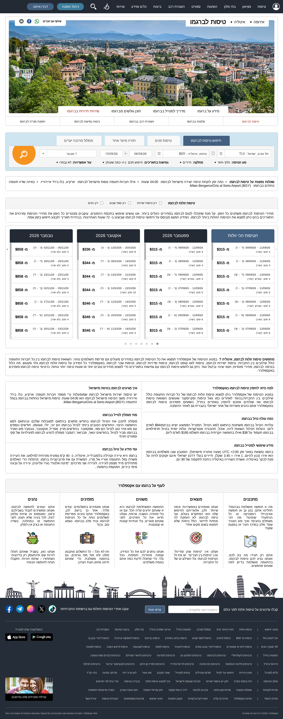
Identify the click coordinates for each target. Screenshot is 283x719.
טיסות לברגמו (208, 21)
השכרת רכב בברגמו (141, 121)
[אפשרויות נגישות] (106, 6)
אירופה (259, 22)
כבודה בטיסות (132, 681)
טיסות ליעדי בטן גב (98, 638)
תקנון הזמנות (175, 698)
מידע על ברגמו (208, 111)
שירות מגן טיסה (222, 690)
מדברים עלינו (220, 698)
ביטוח (157, 6)
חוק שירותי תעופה (153, 690)
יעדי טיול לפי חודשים (107, 681)
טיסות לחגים (224, 638)
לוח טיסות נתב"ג (243, 681)
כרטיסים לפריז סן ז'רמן (152, 664)
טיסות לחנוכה (182, 646)
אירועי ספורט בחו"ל (160, 629)
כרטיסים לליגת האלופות (239, 664)
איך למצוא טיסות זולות (157, 681)
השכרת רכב (176, 6)
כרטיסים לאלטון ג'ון (190, 655)
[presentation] (276, 249)
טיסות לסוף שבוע (201, 638)
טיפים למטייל (182, 672)
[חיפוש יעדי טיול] (93, 6)
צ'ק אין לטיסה (200, 690)
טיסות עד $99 (244, 638)
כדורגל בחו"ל (271, 664)
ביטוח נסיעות (122, 629)
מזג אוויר (146, 672)
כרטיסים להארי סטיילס (138, 655)
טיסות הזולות (102, 609)
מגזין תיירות (245, 672)
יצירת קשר (91, 698)
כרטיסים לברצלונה (209, 664)
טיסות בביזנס (152, 638)
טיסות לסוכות (93, 646)
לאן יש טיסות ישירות (217, 681)
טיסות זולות (246, 609)
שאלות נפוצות (244, 690)
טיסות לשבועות (141, 646)
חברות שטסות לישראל (188, 681)
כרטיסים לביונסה (216, 655)
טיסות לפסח (162, 646)
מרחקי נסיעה (109, 672)
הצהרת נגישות (110, 698)
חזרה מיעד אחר (225, 629)
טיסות (262, 6)
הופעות (212, 6)
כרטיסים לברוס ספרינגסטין (105, 655)
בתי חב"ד (91, 672)
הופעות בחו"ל (183, 629)
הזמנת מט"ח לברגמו (32, 121)
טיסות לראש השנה (117, 646)
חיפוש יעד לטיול (225, 672)
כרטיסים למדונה (166, 655)
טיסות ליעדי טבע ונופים (208, 646)
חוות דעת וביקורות (198, 698)
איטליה (239, 22)
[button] (157, 344)
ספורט (196, 6)
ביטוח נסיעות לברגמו (87, 121)
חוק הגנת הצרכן (129, 690)
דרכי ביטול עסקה (177, 690)
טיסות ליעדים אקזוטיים (239, 646)
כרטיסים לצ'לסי (91, 664)
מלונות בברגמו (196, 121)
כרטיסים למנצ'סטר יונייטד (120, 664)
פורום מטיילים (203, 672)
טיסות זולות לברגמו (181, 203)
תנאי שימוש (156, 698)
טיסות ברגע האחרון (176, 638)
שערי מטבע (163, 672)
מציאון (246, 6)
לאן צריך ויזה (129, 672)
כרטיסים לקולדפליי (241, 655)
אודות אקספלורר (242, 698)
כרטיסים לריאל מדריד (182, 664)
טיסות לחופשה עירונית (127, 638)
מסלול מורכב (204, 629)
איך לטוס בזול (270, 638)
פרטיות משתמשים (134, 698)
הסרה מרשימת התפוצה (101, 690)
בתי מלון (230, 6)
